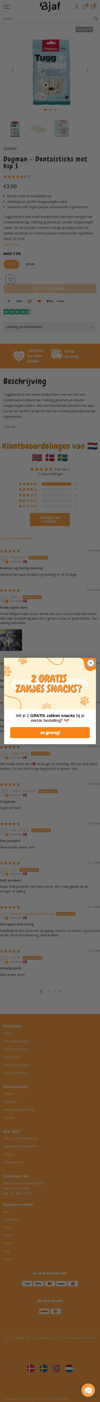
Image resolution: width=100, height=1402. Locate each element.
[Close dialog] (90, 663)
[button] (88, 1390)
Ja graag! (50, 733)
